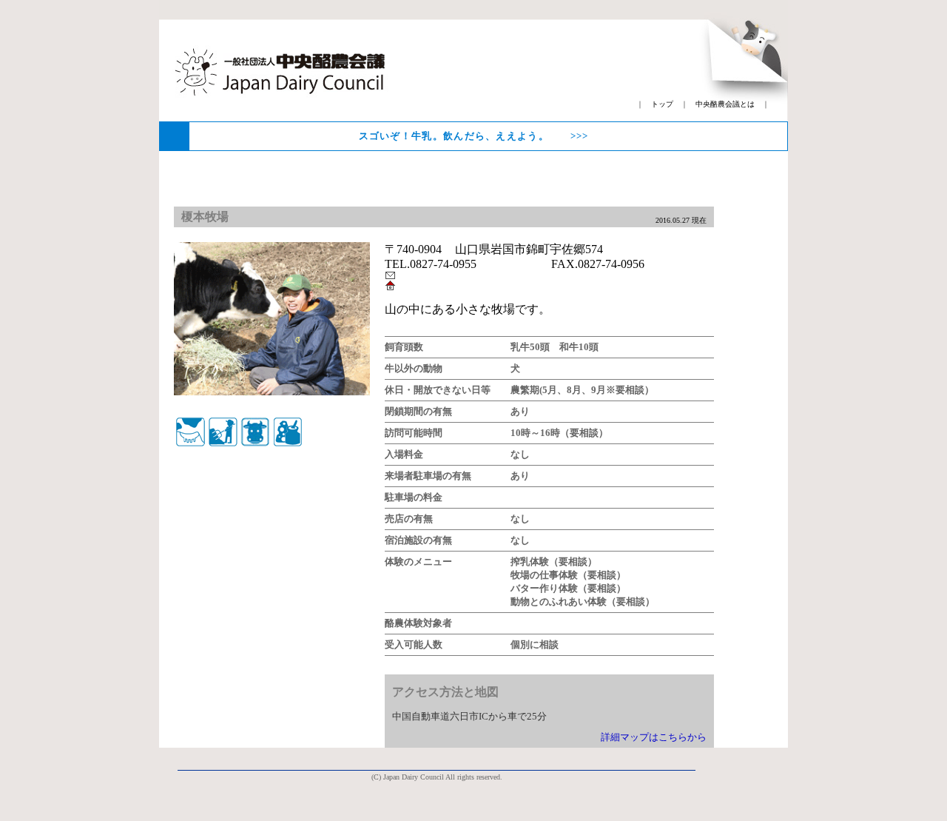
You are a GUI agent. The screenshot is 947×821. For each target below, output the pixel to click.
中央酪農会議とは (725, 104)
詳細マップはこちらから (654, 737)
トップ (662, 104)
